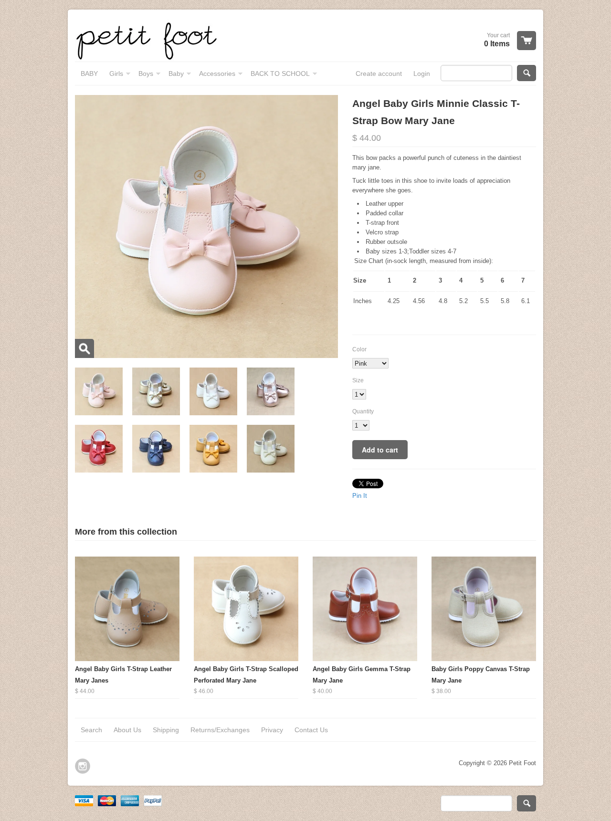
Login (421, 73)
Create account (379, 73)
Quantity (363, 411)
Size (358, 380)
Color (359, 349)
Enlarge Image (84, 348)
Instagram (82, 766)
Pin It (359, 495)
